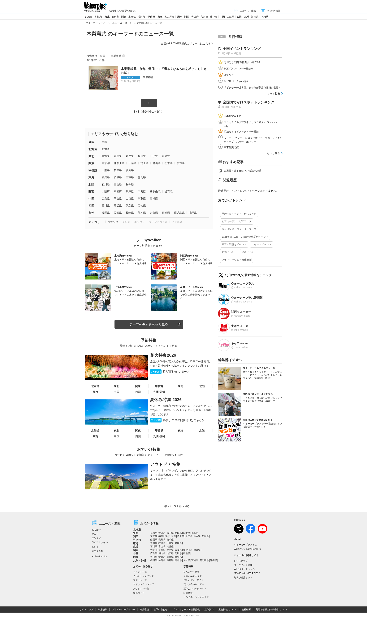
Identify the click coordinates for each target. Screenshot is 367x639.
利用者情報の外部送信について (272, 609)
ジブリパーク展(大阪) (236, 81)
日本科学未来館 (232, 115)
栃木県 (169, 163)
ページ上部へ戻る (179, 506)
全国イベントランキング (242, 49)
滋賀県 (169, 191)
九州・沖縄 (139, 560)
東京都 (132, 16)
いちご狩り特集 (192, 571)
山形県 (154, 156)
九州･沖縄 (159, 391)
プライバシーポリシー (123, 609)
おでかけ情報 (273, 10)
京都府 (204, 16)
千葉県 (132, 163)
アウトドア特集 (165, 464)
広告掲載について (227, 609)
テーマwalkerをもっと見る (148, 324)
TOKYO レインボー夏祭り (238, 68)
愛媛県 (118, 205)
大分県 (154, 212)
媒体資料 (209, 609)
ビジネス (96, 546)
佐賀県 (118, 212)
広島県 (230, 16)
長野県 (118, 170)
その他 (264, 16)
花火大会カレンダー (194, 584)
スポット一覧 (140, 580)
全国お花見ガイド (193, 576)
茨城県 (181, 163)
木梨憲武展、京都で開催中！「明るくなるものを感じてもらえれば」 (164, 70)
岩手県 (130, 156)
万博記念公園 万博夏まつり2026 (242, 62)
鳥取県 (142, 198)
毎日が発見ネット (243, 577)
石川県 (106, 184)
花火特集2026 (163, 355)
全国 (91, 142)
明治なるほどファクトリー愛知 (241, 131)
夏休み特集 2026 (166, 399)
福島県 (166, 156)
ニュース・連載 (248, 10)
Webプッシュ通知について (248, 548)
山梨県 (106, 170)
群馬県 (157, 163)
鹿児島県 (179, 212)
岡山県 (118, 198)
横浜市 (141, 16)
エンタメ (96, 538)
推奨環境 (144, 609)
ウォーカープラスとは (245, 544)
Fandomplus (100, 556)
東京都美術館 (231, 147)
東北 (107, 16)
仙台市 (115, 16)
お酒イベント (229, 252)
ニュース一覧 (119, 22)
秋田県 (142, 156)
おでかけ (130, 77)
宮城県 (106, 156)
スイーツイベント (261, 244)
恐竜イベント (249, 252)
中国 (222, 16)
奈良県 (142, 191)
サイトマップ (86, 609)
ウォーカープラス (96, 22)
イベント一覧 (140, 571)
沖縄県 (193, 212)
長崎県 (130, 212)
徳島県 (130, 205)
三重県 (130, 177)
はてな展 (229, 75)
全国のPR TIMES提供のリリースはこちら (186, 43)
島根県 (154, 198)
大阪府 (195, 16)
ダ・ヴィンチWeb (243, 565)
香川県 (106, 205)
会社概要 (246, 609)
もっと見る (273, 93)
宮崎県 (166, 212)
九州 (246, 16)
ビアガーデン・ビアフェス (237, 221)
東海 (160, 16)
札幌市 (98, 16)
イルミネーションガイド (196, 597)
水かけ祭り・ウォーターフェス (239, 229)
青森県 (118, 156)
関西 (186, 16)
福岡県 (254, 16)
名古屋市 (169, 16)
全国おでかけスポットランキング (248, 102)
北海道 (89, 16)
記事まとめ (97, 550)
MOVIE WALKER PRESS (247, 573)
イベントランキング (143, 576)
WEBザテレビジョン (244, 569)
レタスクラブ (241, 560)
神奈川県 (119, 163)
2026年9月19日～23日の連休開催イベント (245, 236)
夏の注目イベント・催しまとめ (239, 213)
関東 (123, 16)
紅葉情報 (188, 593)
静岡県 (142, 177)
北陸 (179, 16)
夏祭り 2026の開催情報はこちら (176, 420)
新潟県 (130, 170)
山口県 (130, 198)
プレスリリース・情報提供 (186, 609)
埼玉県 (144, 163)
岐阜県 (118, 177)
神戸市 (213, 16)
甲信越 (151, 16)
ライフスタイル (100, 542)
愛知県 (106, 177)
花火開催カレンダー (169, 371)
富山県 (118, 184)
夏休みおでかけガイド (195, 588)
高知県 (142, 205)
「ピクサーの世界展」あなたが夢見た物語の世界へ (252, 87)
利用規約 (102, 609)
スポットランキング (143, 584)
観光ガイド (139, 593)
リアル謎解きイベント (234, 244)
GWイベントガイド (193, 580)
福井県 (130, 184)
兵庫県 (130, 191)
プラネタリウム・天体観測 (237, 259)
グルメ (95, 534)
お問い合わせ (160, 609)
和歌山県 (155, 191)
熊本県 (142, 212)
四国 (239, 16)
